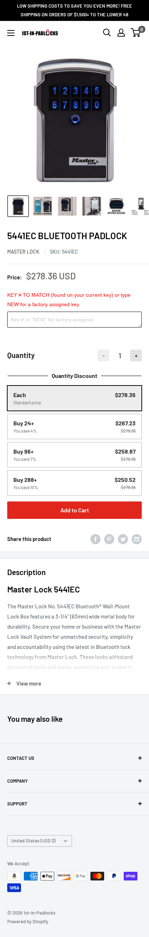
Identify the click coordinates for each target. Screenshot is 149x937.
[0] (135, 32)
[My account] (121, 33)
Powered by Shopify (27, 921)
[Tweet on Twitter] (123, 538)
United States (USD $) (33, 841)
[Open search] (107, 33)
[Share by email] (137, 538)
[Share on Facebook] (95, 538)
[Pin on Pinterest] (109, 538)
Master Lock (23, 252)
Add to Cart (74, 510)
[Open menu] (10, 33)
